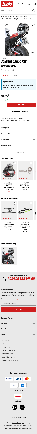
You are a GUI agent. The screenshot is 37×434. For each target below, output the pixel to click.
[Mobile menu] (2, 10)
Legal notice (5, 340)
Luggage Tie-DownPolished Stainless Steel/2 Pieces (25, 186)
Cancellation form (7, 354)
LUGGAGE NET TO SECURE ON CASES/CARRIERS (9, 186)
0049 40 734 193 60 (21, 279)
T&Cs (3, 344)
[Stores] (18, 3)
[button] (33, 10)
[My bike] (23, 3)
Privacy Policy (6, 347)
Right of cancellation (8, 350)
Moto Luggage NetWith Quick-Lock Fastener (9, 226)
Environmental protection (10, 360)
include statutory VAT (13, 118)
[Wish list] (29, 3)
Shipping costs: (5, 120)
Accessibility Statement (9, 357)
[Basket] (34, 3)
